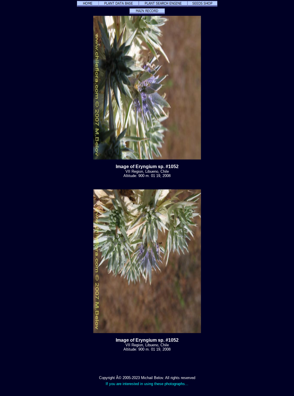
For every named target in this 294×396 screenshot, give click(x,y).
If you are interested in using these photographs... (147, 384)
